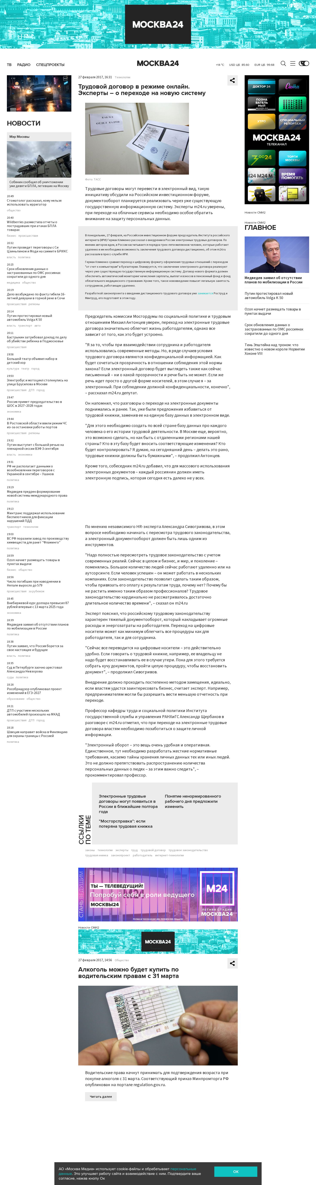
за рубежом (36, 591)
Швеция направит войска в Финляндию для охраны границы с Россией (37, 734)
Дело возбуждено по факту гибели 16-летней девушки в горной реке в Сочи (36, 296)
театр (25, 368)
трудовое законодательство (188, 850)
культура (13, 368)
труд (134, 850)
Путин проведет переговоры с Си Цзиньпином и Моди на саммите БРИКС (37, 249)
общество (14, 210)
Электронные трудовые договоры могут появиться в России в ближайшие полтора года (128, 804)
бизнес (11, 235)
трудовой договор (153, 850)
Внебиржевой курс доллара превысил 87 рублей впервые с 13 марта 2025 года (38, 605)
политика (24, 257)
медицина (13, 282)
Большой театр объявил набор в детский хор (32, 360)
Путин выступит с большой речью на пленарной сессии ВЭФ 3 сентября (35, 446)
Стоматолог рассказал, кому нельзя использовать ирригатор (34, 202)
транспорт (25, 325)
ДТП (31, 390)
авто (37, 325)
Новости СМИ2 (88, 927)
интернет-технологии (169, 855)
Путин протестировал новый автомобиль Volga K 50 (29, 317)
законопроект (120, 855)
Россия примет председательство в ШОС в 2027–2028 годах (34, 403)
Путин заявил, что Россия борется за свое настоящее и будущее (35, 648)
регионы (34, 304)
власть (11, 257)
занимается (205, 293)
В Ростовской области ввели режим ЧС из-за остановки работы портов (37, 425)
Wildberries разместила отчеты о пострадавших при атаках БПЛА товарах (32, 226)
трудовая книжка (96, 855)
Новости (23, 123)
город (35, 368)
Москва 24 (158, 63)
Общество (122, 960)
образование (16, 698)
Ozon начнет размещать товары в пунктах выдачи (33, 562)
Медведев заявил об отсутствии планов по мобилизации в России (38, 626)
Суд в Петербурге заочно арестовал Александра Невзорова (34, 669)
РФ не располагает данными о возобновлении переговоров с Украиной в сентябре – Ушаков (31, 470)
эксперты (121, 850)
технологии (30, 526)
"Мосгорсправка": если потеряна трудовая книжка (126, 824)
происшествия (28, 235)
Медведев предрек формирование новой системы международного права (37, 493)
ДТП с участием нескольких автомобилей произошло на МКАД (33, 712)
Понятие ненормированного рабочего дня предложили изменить (193, 801)
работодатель (142, 855)
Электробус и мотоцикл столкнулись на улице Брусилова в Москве (37, 382)
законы (90, 850)
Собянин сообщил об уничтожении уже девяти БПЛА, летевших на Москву (39, 184)
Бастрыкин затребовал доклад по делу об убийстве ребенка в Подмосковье (37, 339)
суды (10, 677)
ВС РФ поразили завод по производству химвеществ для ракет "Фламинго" (38, 540)
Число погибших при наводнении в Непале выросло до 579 (34, 583)
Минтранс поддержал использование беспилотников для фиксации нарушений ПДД (36, 517)
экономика (14, 411)
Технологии (122, 77)
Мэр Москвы (19, 137)
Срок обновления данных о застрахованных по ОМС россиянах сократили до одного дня (33, 273)
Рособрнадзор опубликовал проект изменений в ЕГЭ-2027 (34, 691)
